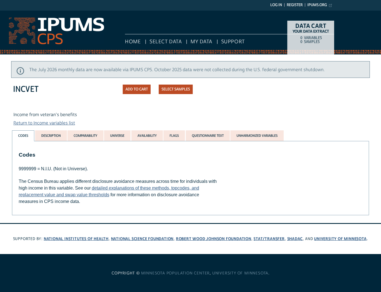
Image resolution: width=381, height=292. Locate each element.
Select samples (175, 89)
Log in (276, 5)
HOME (133, 42)
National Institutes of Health (76, 238)
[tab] (23, 135)
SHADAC (295, 238)
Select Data (165, 42)
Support (233, 42)
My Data (201, 42)
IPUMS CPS (11, 13)
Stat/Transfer (269, 238)
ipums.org (317, 5)
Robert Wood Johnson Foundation (213, 238)
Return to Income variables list (44, 123)
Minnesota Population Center (175, 273)
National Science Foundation (142, 238)
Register (295, 5)
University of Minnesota (340, 238)
